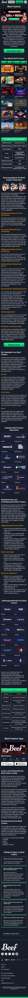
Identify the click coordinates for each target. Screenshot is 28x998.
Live (10, 62)
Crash (16, 62)
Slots (22, 62)
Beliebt (3, 62)
